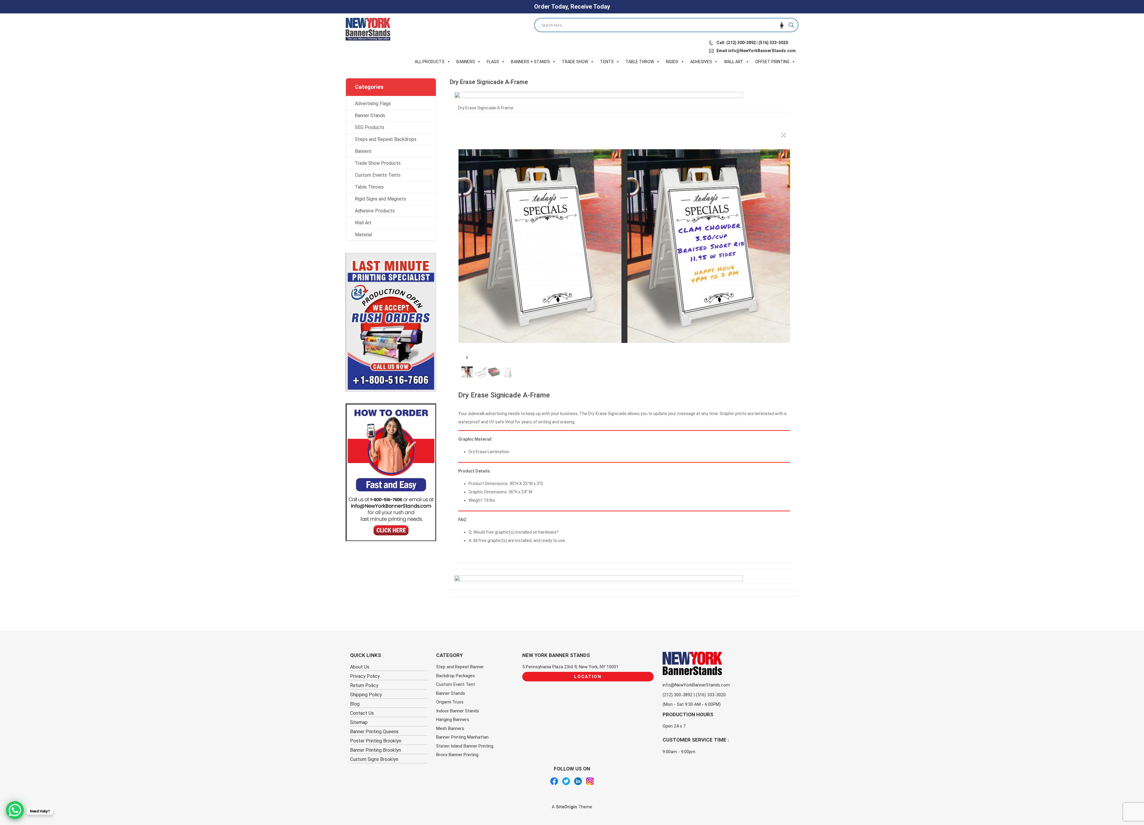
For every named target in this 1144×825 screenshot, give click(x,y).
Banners (363, 151)
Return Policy (364, 685)
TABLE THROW (640, 61)
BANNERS (465, 61)
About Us (359, 667)
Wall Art (363, 223)
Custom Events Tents (378, 175)
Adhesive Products (375, 211)
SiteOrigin (566, 807)
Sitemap (359, 722)
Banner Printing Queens (374, 731)
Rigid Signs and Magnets (380, 199)
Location (587, 676)
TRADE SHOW (575, 61)
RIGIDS (672, 61)
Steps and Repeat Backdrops (385, 139)
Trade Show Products (378, 163)
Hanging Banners (452, 719)
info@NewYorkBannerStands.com (696, 685)
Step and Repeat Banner (460, 666)
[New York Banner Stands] (368, 29)
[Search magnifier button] (791, 25)
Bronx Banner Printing (457, 754)
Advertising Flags (373, 103)
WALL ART (733, 61)
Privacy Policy (365, 676)
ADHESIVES (701, 61)
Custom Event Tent (455, 684)
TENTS (607, 61)
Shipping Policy (366, 694)
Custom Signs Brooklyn (374, 759)
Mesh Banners (450, 728)
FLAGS (493, 61)
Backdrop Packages (455, 675)
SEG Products (369, 127)
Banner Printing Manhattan (462, 737)
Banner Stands (370, 115)
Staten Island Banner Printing (464, 746)
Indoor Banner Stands (457, 711)
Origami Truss (450, 702)
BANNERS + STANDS (530, 61)
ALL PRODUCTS (429, 61)
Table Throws (369, 187)
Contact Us (362, 713)
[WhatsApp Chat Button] (15, 810)
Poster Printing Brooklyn (375, 741)
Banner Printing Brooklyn (375, 750)
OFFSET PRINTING (772, 61)
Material (363, 234)
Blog (355, 704)
